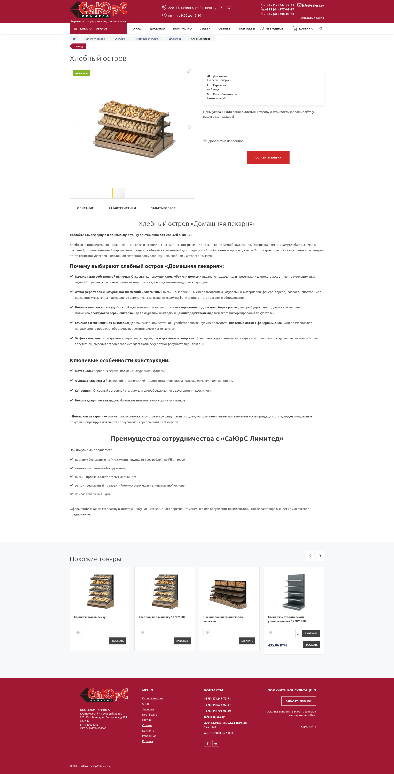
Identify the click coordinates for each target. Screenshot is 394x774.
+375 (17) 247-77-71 (279, 5)
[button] (189, 71)
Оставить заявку (268, 157)
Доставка (148, 709)
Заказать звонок (312, 18)
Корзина (147, 741)
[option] (100, 609)
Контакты (148, 730)
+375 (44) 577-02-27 (279, 9)
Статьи (146, 720)
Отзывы (147, 725)
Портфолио (149, 714)
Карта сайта (308, 726)
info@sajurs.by (313, 5)
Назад (79, 46)
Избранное (149, 736)
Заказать (118, 640)
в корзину (311, 633)
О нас (145, 703)
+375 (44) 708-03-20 (279, 14)
